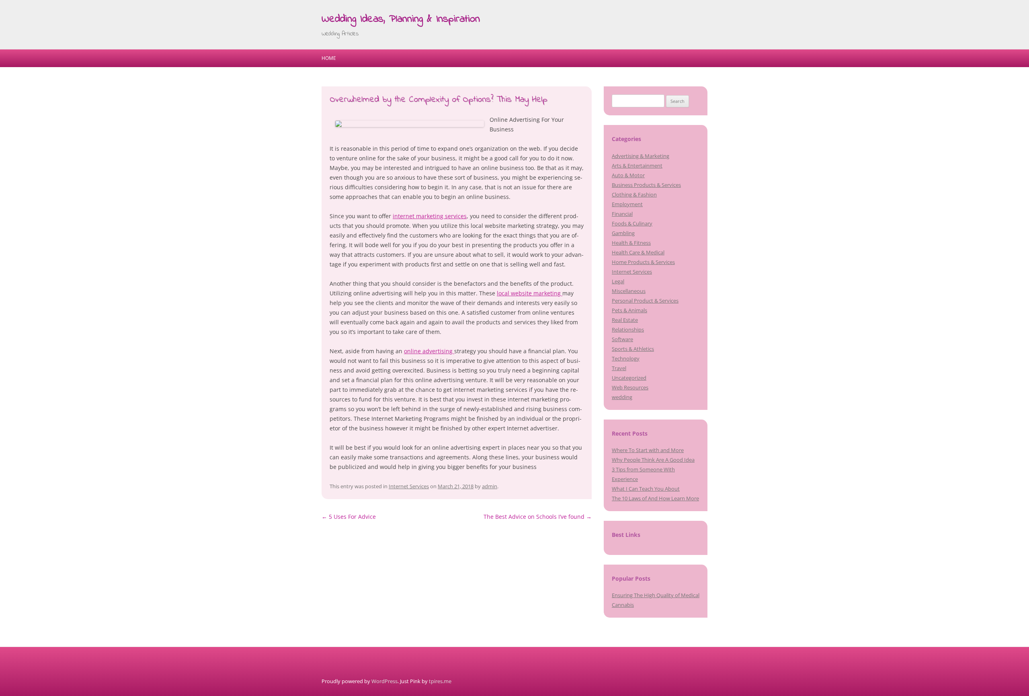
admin (489, 486)
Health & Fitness (631, 242)
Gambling (623, 233)
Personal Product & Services (645, 300)
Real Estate (625, 319)
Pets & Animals (629, 310)
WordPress (384, 681)
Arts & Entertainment (637, 165)
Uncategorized (629, 377)
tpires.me (440, 681)
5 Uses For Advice (349, 516)
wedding (622, 397)
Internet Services (409, 486)
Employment (627, 204)
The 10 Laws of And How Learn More (655, 498)
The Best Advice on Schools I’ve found (538, 516)
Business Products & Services (646, 184)
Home (329, 58)
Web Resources (630, 387)
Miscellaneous (629, 291)
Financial (622, 213)
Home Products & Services (643, 262)
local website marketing (529, 293)
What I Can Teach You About (646, 488)
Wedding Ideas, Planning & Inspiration (401, 19)
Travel (619, 368)
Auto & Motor (628, 175)
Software (622, 339)
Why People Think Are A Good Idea (653, 459)
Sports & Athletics (633, 348)
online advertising (429, 351)
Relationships (628, 329)
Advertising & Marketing (640, 156)
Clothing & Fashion (634, 194)
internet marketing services (430, 216)
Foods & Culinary (632, 223)
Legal (618, 281)
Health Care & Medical (638, 252)
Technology (626, 358)
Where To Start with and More (648, 450)
